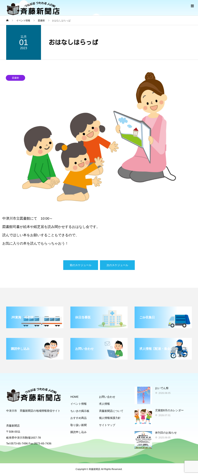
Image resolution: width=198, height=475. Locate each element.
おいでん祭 (162, 388)
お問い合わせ (107, 396)
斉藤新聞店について (111, 410)
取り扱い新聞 (78, 425)
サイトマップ (107, 425)
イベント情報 (78, 403)
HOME (74, 396)
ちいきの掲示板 (79, 410)
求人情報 (104, 403)
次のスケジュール (117, 265)
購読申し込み (78, 432)
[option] (99, 136)
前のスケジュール (80, 265)
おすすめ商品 (78, 417)
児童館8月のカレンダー (169, 410)
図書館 (15, 77)
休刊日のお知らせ (166, 432)
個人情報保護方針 (110, 417)
